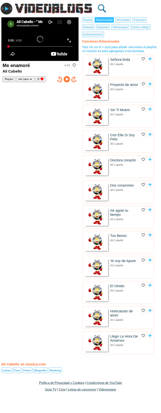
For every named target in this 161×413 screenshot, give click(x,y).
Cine (62, 389)
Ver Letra (23, 79)
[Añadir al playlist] (150, 59)
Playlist (9, 79)
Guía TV (51, 389)
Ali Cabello (123, 19)
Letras (6, 370)
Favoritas (139, 19)
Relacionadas (104, 19)
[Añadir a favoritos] (74, 65)
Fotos (27, 370)
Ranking (55, 370)
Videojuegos (120, 27)
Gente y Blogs (140, 27)
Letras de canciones (82, 389)
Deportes (103, 27)
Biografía (40, 370)
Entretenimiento (93, 34)
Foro (17, 370)
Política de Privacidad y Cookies (61, 382)
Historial (88, 27)
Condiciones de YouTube (104, 382)
